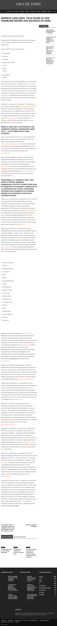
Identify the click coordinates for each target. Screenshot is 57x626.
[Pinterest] (9, 26)
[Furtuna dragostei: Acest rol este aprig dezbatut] (23, 578)
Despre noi (3, 620)
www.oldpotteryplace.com (26, 379)
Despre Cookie (17, 620)
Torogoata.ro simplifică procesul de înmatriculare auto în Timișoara (13, 587)
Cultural (16, 11)
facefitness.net (5, 166)
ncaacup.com (5, 462)
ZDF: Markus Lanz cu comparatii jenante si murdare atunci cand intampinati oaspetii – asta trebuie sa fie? (8, 528)
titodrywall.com (5, 153)
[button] (54, 11)
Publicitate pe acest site (7, 622)
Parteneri (10, 620)
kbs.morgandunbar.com (8, 424)
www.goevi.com (20, 224)
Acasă (2, 15)
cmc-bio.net (29, 84)
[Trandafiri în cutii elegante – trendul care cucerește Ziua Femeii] (42, 38)
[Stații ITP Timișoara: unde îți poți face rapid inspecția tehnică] (4, 596)
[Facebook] (2, 26)
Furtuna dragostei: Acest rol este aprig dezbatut (31, 578)
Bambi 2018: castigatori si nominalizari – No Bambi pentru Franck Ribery (32, 587)
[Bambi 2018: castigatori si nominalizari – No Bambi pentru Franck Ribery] (23, 586)
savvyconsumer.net (25, 345)
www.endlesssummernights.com (10, 144)
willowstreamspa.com (28, 171)
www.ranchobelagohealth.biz (27, 106)
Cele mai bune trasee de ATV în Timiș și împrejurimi (6, 551)
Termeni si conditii (44, 620)
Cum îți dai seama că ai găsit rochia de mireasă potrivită (13, 578)
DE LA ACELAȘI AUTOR (19, 537)
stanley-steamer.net (7, 247)
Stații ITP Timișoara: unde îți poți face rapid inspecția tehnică (12, 596)
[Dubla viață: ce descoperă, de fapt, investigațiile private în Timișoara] (42, 48)
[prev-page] (2, 560)
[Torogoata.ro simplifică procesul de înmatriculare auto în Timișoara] (4, 586)
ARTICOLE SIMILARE (7, 537)
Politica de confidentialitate (30, 620)
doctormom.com (28, 333)
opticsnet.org (5, 361)
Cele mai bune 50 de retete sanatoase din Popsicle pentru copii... (32, 596)
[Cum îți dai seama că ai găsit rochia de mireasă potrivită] (4, 578)
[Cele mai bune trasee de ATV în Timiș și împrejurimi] (6, 544)
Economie (22, 11)
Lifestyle (28, 11)
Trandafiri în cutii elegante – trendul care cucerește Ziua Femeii (51, 39)
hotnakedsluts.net (6, 476)
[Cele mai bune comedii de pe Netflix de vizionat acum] (19, 544)
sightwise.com (18, 399)
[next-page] (4, 560)
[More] (16, 26)
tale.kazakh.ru (5, 95)
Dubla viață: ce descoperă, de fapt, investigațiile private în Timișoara (50, 50)
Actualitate (9, 11)
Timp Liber (43, 11)
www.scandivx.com (12, 118)
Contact (17, 622)
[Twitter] (5, 26)
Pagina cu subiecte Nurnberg (31, 525)
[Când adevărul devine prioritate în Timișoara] (42, 31)
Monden (33, 11)
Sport (49, 11)
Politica (38, 11)
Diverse (6, 15)
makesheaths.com (27, 442)
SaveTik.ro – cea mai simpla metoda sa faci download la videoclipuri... (50, 60)
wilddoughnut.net (31, 210)
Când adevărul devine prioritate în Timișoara (50, 31)
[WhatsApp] (12, 26)
